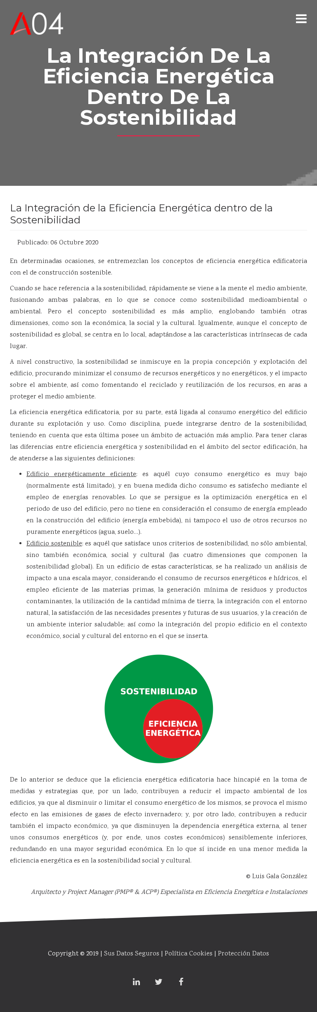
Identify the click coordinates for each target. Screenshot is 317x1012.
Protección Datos (243, 954)
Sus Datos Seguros (131, 954)
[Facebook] (181, 983)
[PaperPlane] (36, 18)
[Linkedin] (136, 983)
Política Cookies (189, 954)
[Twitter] (158, 983)
